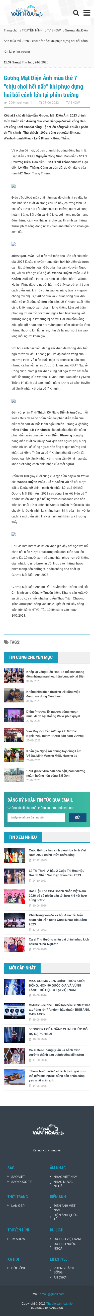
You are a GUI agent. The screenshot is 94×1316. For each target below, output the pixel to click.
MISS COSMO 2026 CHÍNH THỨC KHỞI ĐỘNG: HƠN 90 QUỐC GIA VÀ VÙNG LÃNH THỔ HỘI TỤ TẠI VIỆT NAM (56, 985)
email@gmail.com (52, 1294)
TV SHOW (54, 30)
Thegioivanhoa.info (59, 1303)
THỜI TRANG (18, 1196)
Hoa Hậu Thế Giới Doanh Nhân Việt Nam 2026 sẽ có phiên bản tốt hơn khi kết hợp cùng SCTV (58, 895)
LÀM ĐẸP (18, 1206)
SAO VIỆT (18, 1177)
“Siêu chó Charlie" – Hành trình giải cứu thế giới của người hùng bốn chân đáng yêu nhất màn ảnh (57, 1076)
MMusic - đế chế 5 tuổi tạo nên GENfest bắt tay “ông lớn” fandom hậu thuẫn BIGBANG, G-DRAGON (59, 1009)
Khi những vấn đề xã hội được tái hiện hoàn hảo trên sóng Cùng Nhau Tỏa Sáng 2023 (58, 920)
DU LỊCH (56, 1230)
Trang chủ (11, 30)
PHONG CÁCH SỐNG (64, 1270)
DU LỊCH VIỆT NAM (67, 1239)
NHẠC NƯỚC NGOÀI (63, 1184)
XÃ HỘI (13, 1259)
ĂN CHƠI (60, 1277)
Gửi (77, 818)
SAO (11, 1167)
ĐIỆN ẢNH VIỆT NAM (64, 1208)
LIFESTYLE (58, 1259)
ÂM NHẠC (58, 1167)
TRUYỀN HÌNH (32, 30)
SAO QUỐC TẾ (21, 1182)
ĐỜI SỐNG (18, 1268)
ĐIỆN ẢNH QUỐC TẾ (66, 1217)
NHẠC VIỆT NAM (65, 1177)
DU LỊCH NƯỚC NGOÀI (65, 1246)
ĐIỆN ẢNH (58, 1196)
